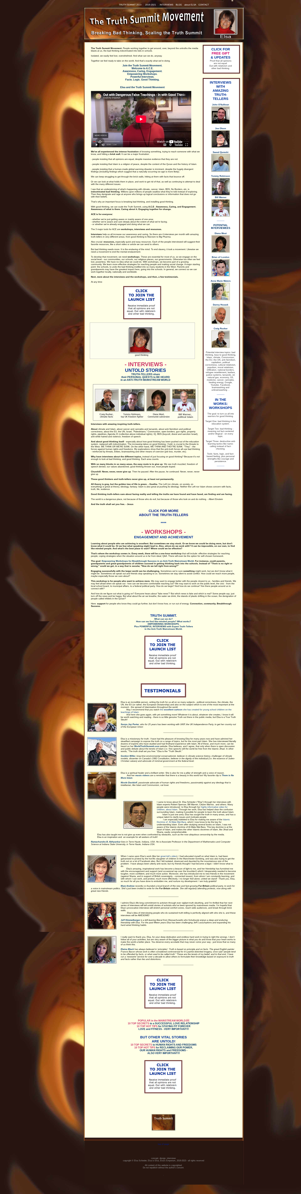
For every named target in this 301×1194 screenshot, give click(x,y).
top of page (163, 1144)
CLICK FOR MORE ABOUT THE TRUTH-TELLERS (163, 513)
